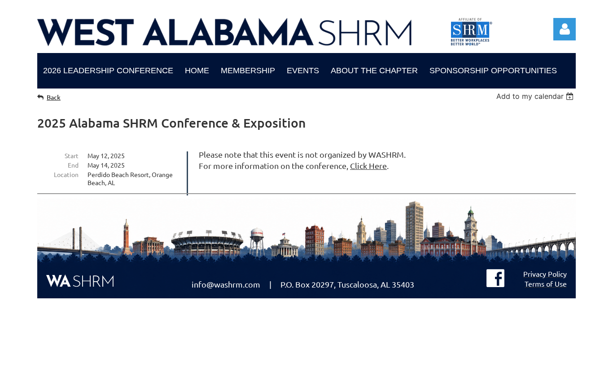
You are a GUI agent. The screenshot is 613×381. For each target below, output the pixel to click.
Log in (564, 29)
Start (72, 155)
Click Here (368, 165)
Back (54, 97)
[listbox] (536, 96)
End (73, 165)
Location (66, 174)
